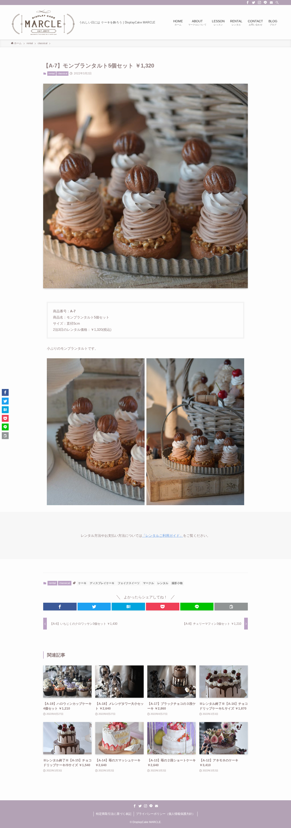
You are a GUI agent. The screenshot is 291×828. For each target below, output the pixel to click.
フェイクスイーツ (129, 583)
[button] (60, 606)
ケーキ (82, 583)
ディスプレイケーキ (102, 583)
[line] (265, 2)
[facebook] (248, 2)
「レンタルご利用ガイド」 (162, 535)
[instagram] (259, 2)
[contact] (271, 2)
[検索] (277, 2)
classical (62, 73)
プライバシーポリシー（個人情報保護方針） (165, 813)
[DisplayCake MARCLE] (43, 22)
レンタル (162, 583)
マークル (148, 583)
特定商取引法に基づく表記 (113, 813)
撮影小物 (177, 583)
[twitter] (253, 2)
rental (51, 73)
